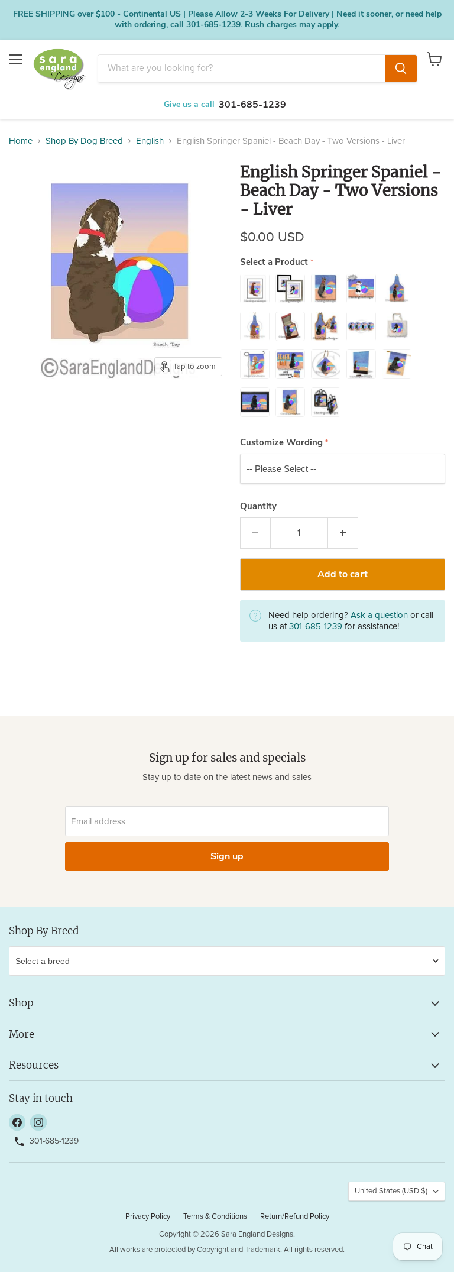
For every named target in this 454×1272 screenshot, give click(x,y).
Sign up (227, 856)
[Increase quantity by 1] (343, 532)
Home (21, 141)
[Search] (401, 68)
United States (391, 1191)
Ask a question (380, 615)
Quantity (258, 506)
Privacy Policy (147, 1217)
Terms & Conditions (215, 1217)
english (150, 141)
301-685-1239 (252, 104)
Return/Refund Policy (294, 1217)
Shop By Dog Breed (84, 141)
